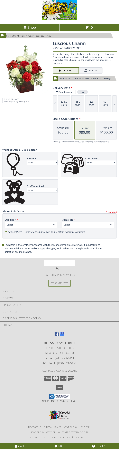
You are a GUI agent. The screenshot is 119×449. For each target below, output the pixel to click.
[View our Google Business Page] (62, 335)
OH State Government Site (73, 432)
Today (82, 92)
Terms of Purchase (60, 437)
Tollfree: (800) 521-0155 (59, 363)
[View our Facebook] (57, 335)
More (57, 63)
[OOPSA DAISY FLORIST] (59, 19)
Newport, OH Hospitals (77, 427)
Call (21, 446)
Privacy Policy (38, 437)
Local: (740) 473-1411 (59, 358)
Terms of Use (81, 437)
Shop (32, 27)
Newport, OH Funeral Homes (44, 427)
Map (60, 446)
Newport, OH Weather (43, 432)
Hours (100, 446)
